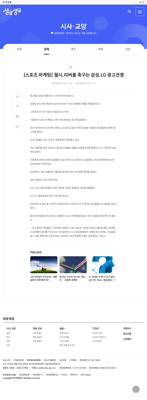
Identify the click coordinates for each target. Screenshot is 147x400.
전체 (19, 49)
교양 (127, 49)
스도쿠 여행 (63, 341)
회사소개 (6, 360)
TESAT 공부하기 (99, 337)
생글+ (62, 328)
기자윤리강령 (18, 360)
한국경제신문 (24, 375)
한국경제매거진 (52, 375)
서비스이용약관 (50, 360)
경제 (46, 49)
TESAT (95, 328)
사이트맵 (62, 360)
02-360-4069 (93, 360)
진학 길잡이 (37, 333)
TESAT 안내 (97, 333)
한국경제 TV (38, 375)
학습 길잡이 (37, 337)
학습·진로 (37, 328)
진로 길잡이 (37, 341)
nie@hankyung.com (47, 368)
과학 (100, 49)
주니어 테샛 (96, 341)
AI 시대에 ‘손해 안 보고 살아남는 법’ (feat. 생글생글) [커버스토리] (102, 280)
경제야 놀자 (63, 333)
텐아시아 (73, 375)
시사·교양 (73, 26)
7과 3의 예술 (64, 337)
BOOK (64, 375)
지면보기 (127, 328)
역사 (73, 49)
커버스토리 (36, 252)
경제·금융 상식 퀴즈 (67, 345)
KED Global (86, 375)
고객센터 (72, 360)
